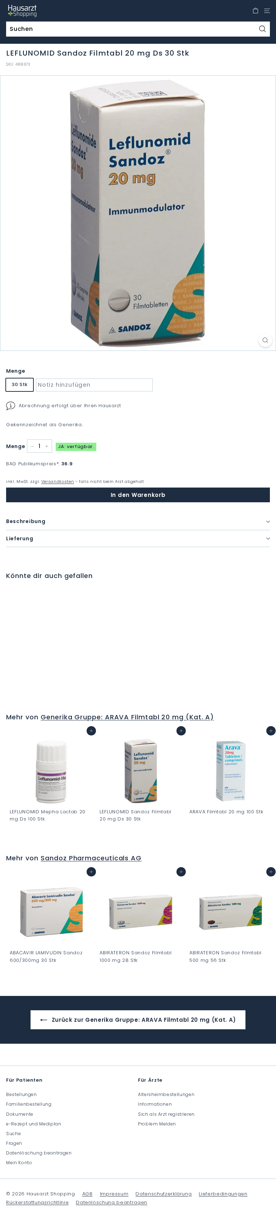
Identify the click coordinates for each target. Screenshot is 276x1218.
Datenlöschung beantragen (39, 1153)
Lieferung (19, 538)
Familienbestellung (29, 1104)
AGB (87, 1193)
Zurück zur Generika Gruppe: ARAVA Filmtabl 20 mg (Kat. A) (143, 1020)
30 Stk (20, 384)
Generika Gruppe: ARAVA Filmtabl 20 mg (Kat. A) (127, 717)
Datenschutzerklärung (163, 1193)
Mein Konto (19, 1163)
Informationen (155, 1104)
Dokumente (19, 1114)
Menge (15, 371)
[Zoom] (265, 340)
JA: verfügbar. (76, 446)
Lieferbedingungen (223, 1193)
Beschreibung (25, 521)
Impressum (114, 1193)
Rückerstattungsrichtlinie (37, 1202)
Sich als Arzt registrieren (166, 1114)
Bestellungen (21, 1094)
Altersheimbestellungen (166, 1094)
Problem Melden (157, 1124)
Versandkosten (57, 481)
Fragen (14, 1143)
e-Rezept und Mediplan (33, 1124)
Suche (13, 1133)
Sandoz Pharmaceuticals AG (91, 857)
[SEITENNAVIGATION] (267, 11)
